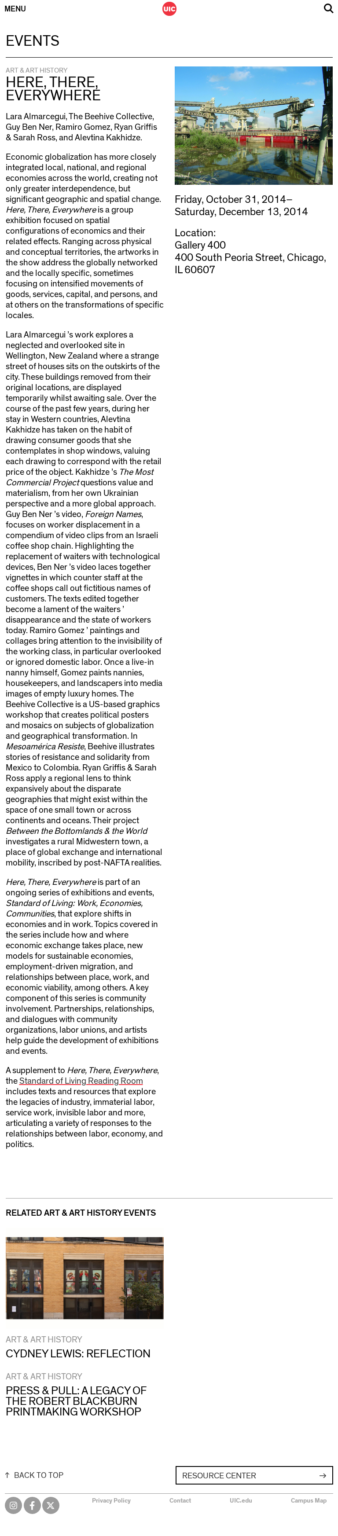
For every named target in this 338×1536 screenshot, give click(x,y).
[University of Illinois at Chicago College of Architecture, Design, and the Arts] (169, 9)
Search (329, 9)
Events (32, 41)
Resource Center (219, 1476)
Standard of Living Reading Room (81, 1081)
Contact (180, 1501)
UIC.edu (241, 1501)
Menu (15, 9)
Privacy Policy (111, 1501)
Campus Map (309, 1501)
